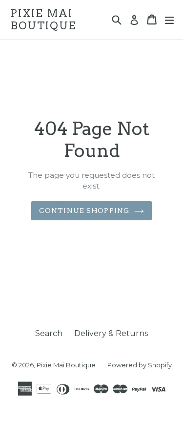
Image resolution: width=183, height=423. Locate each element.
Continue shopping (84, 210)
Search (48, 333)
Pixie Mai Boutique (44, 19)
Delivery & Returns (111, 333)
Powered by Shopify (139, 365)
